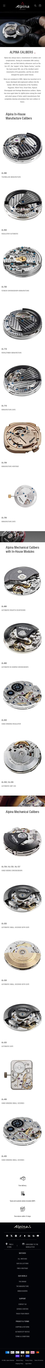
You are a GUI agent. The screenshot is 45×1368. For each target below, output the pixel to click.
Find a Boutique (22, 1268)
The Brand (22, 1281)
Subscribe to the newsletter (31, 1246)
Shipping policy (19, 1363)
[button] (4, 5)
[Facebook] (7, 1236)
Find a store (10, 1246)
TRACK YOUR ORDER (22, 1314)
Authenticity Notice (22, 1332)
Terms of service (39, 1360)
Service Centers (22, 1309)
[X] (11, 1236)
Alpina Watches (10, 1360)
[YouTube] (38, 1236)
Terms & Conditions (22, 1336)
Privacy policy (29, 1360)
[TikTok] (20, 1236)
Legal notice (28, 1363)
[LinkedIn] (29, 1236)
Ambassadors (22, 1291)
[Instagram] (16, 1236)
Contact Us (22, 1304)
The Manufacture (22, 1286)
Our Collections (23, 1263)
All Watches (22, 1259)
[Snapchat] (24, 1236)
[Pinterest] (33, 1236)
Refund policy (19, 1360)
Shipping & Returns (22, 1327)
